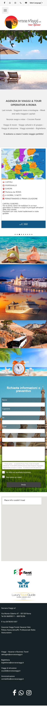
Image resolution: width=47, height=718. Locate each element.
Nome (5, 400)
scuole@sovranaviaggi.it (10, 670)
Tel (3, 417)
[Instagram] (15, 3)
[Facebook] (4, 3)
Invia (23, 484)
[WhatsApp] (10, 3)
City (4, 435)
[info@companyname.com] (26, 3)
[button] (15, 234)
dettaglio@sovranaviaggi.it (11, 654)
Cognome (6, 408)
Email (4, 426)
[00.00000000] (20, 3)
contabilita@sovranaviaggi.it (12, 679)
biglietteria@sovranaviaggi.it (12, 662)
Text (4, 444)
